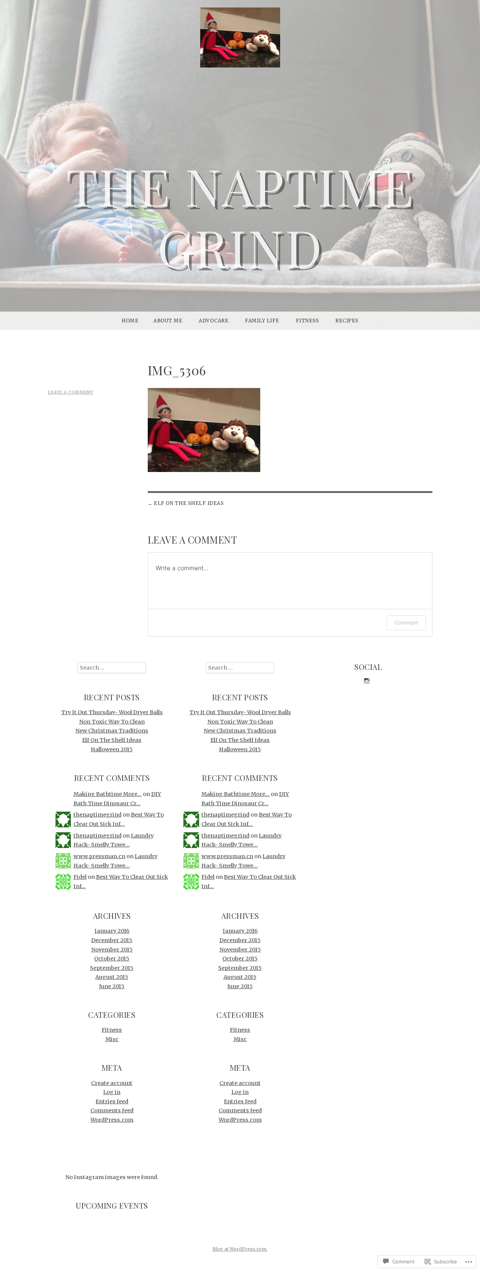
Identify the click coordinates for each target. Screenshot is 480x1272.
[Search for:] (112, 667)
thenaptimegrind (98, 814)
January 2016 (111, 930)
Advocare (213, 321)
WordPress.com (112, 1119)
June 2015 (111, 986)
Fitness (307, 321)
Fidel (80, 876)
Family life (262, 321)
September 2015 (112, 968)
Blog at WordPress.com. (240, 1249)
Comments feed (112, 1110)
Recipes (346, 321)
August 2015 (111, 977)
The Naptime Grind (240, 215)
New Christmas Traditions (111, 730)
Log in (111, 1092)
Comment (406, 622)
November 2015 (112, 949)
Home (130, 321)
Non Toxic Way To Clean (112, 721)
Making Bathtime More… (108, 794)
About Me (167, 321)
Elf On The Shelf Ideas (189, 503)
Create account (111, 1083)
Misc (111, 1039)
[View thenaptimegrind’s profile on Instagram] (367, 681)
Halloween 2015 (112, 749)
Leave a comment (70, 392)
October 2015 (111, 958)
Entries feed (112, 1101)
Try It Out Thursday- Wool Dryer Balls (112, 712)
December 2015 (111, 940)
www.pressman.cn (99, 856)
